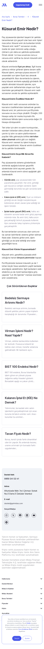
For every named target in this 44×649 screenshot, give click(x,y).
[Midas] (4, 4)
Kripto (4, 608)
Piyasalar (5, 603)
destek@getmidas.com (13, 503)
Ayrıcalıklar (5, 613)
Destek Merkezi (7, 584)
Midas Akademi (7, 594)
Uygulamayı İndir (23, 5)
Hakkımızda (6, 579)
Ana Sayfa (6, 17)
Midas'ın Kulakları (8, 589)
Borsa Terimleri (18, 17)
